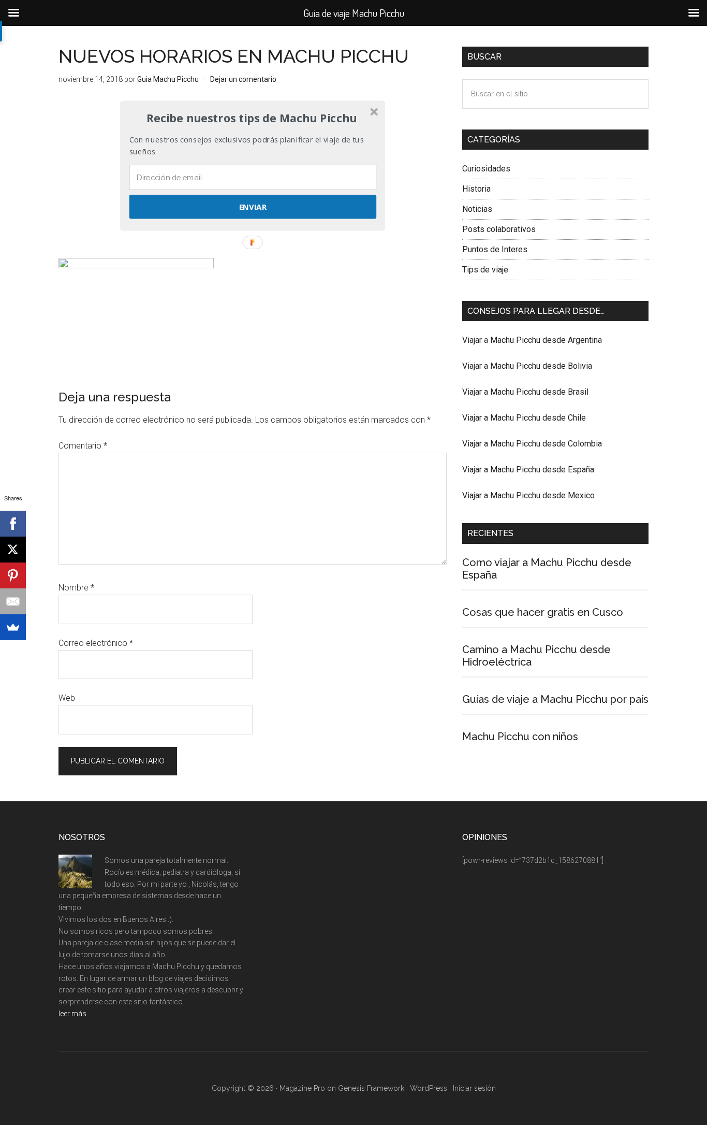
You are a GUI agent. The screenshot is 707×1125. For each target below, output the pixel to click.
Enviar (253, 206)
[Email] (13, 601)
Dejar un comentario (243, 79)
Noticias (477, 209)
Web (66, 698)
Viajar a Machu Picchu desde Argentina (532, 340)
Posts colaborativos (499, 229)
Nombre (76, 588)
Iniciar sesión (474, 1088)
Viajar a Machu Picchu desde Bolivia (527, 366)
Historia (476, 189)
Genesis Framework (371, 1088)
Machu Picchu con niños (520, 736)
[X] (13, 549)
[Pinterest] (13, 575)
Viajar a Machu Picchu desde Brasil (525, 392)
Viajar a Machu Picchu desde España (528, 469)
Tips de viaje (485, 270)
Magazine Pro (302, 1088)
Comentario (82, 446)
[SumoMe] (13, 627)
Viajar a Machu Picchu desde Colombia (532, 444)
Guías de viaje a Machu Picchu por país (555, 699)
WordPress (428, 1088)
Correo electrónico (95, 643)
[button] (251, 118)
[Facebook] (13, 524)
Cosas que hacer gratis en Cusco (542, 612)
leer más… (74, 1013)
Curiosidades (486, 169)
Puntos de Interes (494, 249)
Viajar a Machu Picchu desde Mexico (528, 495)
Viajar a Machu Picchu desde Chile (524, 418)
